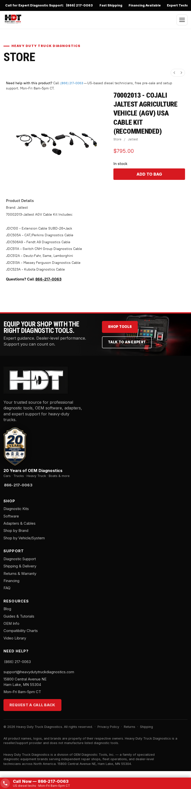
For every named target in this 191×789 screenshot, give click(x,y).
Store (117, 139)
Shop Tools (120, 327)
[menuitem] (174, 72)
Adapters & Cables (19, 523)
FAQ (6, 588)
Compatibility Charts (20, 631)
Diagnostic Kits (16, 509)
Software (11, 516)
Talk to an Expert (127, 342)
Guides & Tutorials (18, 616)
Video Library (14, 638)
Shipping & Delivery (19, 566)
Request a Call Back (32, 705)
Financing (11, 581)
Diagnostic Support (19, 559)
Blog (7, 609)
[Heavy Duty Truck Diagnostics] (12, 19)
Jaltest (133, 139)
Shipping (146, 727)
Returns (129, 727)
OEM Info (11, 623)
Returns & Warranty (19, 573)
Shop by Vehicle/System (24, 538)
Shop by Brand (15, 530)
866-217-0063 (48, 279)
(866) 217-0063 (79, 5)
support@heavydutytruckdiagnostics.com (38, 672)
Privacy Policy (108, 727)
